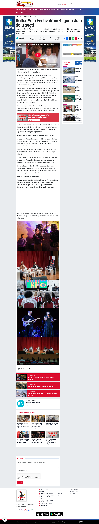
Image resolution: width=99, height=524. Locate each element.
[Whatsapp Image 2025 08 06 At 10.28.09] (38, 236)
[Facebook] (17, 510)
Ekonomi (47, 9)
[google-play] (56, 514)
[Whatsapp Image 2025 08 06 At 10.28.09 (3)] (38, 351)
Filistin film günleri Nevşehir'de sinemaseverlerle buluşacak (51, 442)
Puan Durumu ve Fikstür (47, 500)
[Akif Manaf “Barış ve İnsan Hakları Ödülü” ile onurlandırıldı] (23, 434)
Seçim (18, 13)
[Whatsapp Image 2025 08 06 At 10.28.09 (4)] (38, 322)
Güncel (18, 9)
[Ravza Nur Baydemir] (20, 403)
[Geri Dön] (4, 519)
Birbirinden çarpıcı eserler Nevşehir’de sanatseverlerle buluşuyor (36, 426)
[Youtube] (25, 510)
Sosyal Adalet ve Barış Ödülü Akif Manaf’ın (52, 424)
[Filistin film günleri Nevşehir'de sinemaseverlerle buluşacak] (52, 434)
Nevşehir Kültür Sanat (29, 16)
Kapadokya (24, 9)
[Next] (28, 510)
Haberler (18, 16)
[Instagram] (22, 510)
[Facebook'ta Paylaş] (67, 38)
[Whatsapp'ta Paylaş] (73, 38)
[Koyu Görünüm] (81, 9)
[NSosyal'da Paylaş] (64, 38)
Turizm (41, 9)
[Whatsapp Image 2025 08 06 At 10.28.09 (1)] (38, 294)
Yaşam (63, 9)
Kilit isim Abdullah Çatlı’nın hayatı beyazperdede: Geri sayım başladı (36, 442)
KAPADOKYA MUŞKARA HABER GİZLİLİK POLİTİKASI (75, 491)
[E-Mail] (27, 406)
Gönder (20, 482)
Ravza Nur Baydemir (33, 402)
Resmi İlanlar (70, 9)
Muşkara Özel (33, 9)
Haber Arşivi (44, 505)
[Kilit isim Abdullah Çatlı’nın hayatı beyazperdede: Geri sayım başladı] (38, 434)
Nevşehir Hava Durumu (47, 493)
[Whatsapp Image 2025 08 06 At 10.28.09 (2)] (38, 265)
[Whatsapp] (31, 510)
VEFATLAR (24, 13)
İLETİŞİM (59, 493)
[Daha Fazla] (76, 38)
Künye (59, 495)
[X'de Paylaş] (70, 38)
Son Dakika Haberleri (46, 503)
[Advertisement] (38, 200)
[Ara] (79, 9)
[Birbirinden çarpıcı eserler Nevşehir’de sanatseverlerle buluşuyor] (38, 418)
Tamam (81, 521)
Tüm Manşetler (45, 502)
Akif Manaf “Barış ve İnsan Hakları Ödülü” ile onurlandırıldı (23, 441)
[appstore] (43, 514)
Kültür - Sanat (55, 9)
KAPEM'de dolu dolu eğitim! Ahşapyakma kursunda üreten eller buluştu (23, 426)
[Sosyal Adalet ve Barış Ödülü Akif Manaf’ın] (52, 418)
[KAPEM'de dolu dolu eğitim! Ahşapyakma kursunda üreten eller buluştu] (23, 418)
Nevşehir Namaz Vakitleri (47, 495)
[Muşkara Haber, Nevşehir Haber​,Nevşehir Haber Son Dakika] (24, 3)
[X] (20, 510)
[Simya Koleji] (9, 39)
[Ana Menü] (79, 13)
